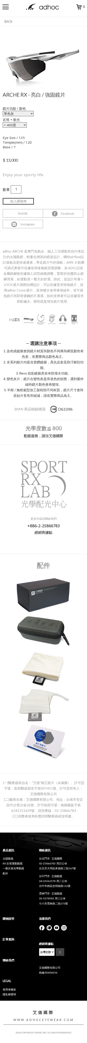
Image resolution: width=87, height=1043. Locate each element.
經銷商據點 (43, 532)
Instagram (26, 224)
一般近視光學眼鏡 (13, 868)
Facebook (66, 213)
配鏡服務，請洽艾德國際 (43, 436)
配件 (5, 873)
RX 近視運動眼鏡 (13, 863)
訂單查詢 (8, 939)
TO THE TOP (74, 1036)
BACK (8, 21)
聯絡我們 (8, 960)
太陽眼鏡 (8, 858)
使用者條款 (9, 989)
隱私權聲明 (9, 994)
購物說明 (8, 918)
